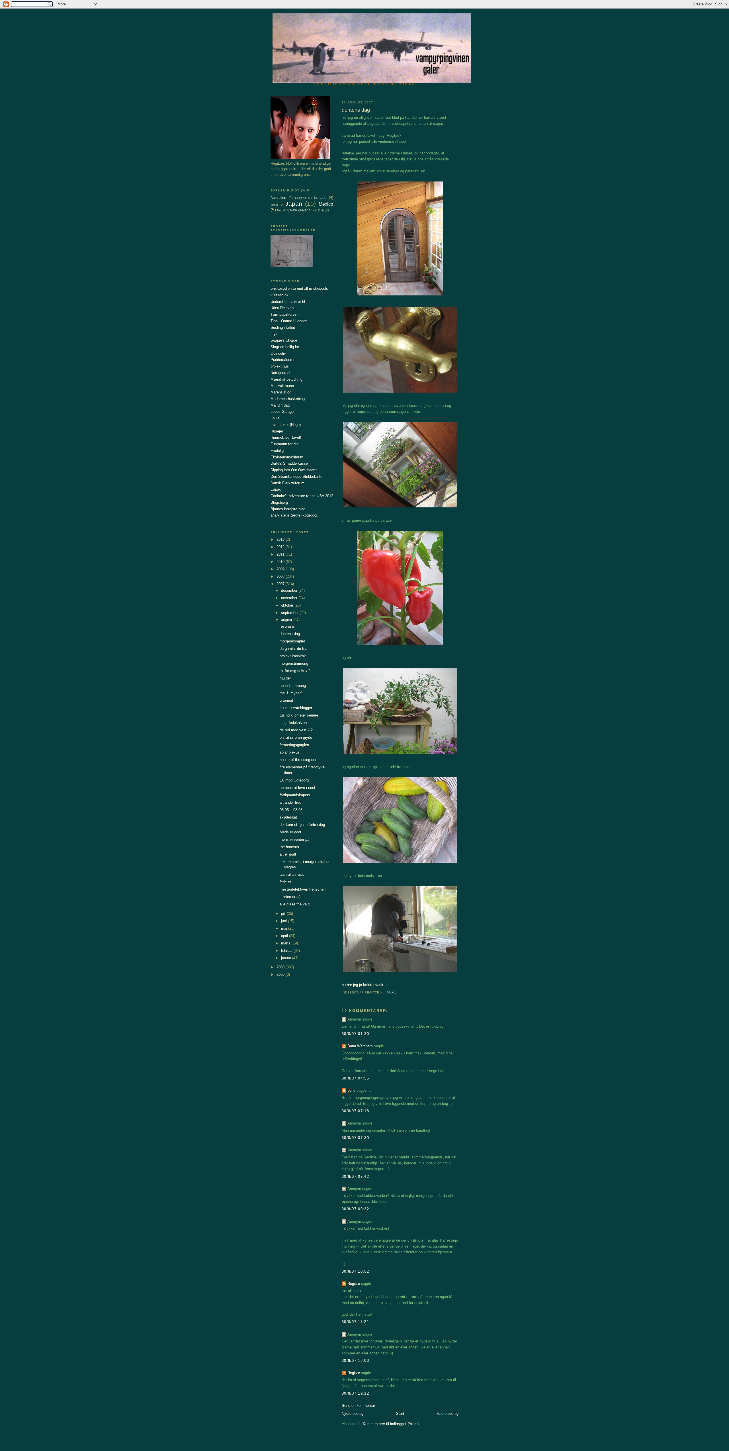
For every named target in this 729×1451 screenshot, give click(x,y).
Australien (278, 197)
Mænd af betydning (286, 379)
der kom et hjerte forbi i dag (302, 825)
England (300, 197)
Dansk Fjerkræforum (287, 483)
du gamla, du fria (293, 648)
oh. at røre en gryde (296, 737)
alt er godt (288, 854)
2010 (281, 562)
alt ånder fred (290, 802)
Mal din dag (280, 405)
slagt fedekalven (293, 723)
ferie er (285, 882)
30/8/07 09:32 (355, 1209)
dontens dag (290, 634)
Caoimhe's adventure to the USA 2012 (302, 496)
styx (274, 334)
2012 (281, 547)
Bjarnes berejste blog (288, 509)
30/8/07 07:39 (355, 1138)
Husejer (277, 431)
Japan (293, 203)
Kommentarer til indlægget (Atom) (391, 1424)
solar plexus (290, 752)
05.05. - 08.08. (292, 810)
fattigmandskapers (295, 795)
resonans (287, 626)
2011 (281, 554)
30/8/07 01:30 (355, 1034)
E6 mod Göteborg (294, 780)
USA (320, 210)
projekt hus (280, 366)
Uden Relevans (283, 308)
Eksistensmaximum (287, 457)
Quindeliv (278, 353)
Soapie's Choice (284, 340)
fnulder (285, 678)
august (287, 620)
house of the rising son (298, 760)
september (290, 613)
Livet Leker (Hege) (286, 425)
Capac (276, 489)
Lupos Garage (282, 411)
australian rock (292, 874)
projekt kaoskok (293, 656)
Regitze (353, 1283)
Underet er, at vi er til (288, 301)
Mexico (326, 204)
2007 (281, 584)
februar (287, 950)
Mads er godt (290, 832)
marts (286, 943)
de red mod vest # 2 (296, 730)
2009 (281, 569)
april (285, 936)
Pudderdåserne (283, 360)
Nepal (281, 210)
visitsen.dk (279, 295)
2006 (281, 967)
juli (284, 913)
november (289, 598)
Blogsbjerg (279, 502)
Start (400, 1413)
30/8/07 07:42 (355, 1176)
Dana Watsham (360, 1046)
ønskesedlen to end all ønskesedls (299, 288)
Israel (274, 204)
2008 (281, 576)
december (289, 590)
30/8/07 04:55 (355, 1078)
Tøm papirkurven (284, 314)
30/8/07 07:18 (355, 1111)
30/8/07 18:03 (355, 1360)
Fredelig (277, 450)
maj (284, 928)
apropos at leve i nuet (297, 787)
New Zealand (300, 210)
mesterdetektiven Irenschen (302, 889)
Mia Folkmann (282, 385)
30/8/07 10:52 (355, 1271)
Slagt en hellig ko (285, 347)
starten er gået (292, 897)
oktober (287, 605)
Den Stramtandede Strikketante (296, 476)
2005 (281, 974)
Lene (351, 1090)
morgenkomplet (292, 641)
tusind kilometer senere (299, 715)
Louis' (275, 418)
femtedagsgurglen (294, 745)
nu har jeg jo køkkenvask (362, 985)
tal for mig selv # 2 (295, 671)
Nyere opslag (352, 1413)
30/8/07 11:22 (355, 1322)
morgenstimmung (294, 663)
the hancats (289, 847)
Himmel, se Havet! (286, 437)
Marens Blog (281, 392)
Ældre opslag (447, 1413)
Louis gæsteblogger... (297, 708)
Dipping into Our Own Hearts (294, 470)
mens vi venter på (294, 839)
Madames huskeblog (288, 399)
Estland (320, 197)
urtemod (286, 700)
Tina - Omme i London (289, 321)
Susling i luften (283, 327)
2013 (281, 539)
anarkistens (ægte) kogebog (294, 515)
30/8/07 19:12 (355, 1393)
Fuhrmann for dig (284, 444)
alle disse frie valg (295, 904)
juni (284, 921)
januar (286, 958)
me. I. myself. (291, 693)
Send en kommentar (358, 1405)
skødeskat (288, 817)
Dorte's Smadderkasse (289, 463)
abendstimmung (293, 685)
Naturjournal (280, 373)
